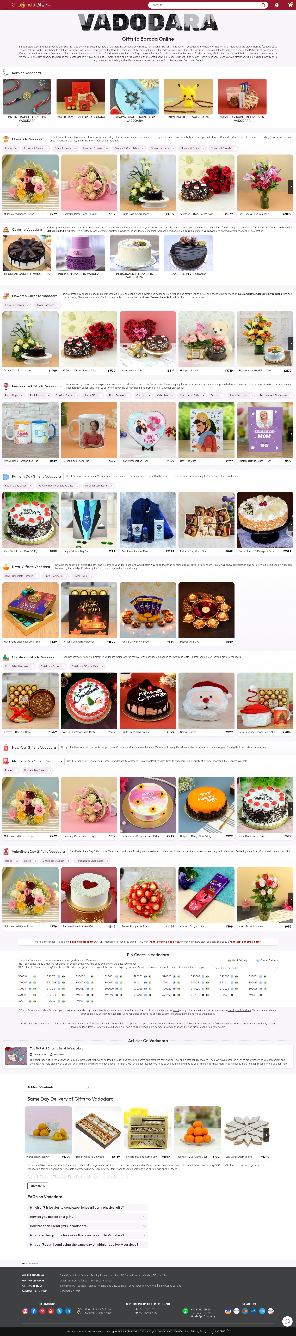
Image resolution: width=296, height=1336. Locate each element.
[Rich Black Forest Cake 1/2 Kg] (30, 520)
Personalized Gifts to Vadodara (36, 386)
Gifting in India (32, 1285)
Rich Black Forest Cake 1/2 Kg (20, 551)
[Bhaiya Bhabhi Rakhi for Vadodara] (134, 96)
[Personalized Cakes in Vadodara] (134, 253)
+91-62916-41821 (148, 1312)
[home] (23, 1263)
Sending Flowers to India (104, 1275)
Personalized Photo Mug (76, 461)
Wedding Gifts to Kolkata (156, 1275)
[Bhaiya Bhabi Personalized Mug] (30, 430)
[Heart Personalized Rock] (148, 430)
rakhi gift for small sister (245, 941)
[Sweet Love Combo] (148, 339)
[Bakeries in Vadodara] (188, 253)
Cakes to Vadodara (27, 229)
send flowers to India (156, 297)
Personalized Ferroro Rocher (78, 641)
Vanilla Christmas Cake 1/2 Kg (79, 732)
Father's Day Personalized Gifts (58, 485)
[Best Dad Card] (206, 430)
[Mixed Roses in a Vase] (265, 895)
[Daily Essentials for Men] (148, 520)
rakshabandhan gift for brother (50, 1023)
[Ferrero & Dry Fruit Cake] (30, 701)
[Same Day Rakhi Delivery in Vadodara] (242, 96)
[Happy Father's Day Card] (89, 520)
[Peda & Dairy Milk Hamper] (148, 610)
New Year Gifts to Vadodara (34, 747)
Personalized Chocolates (276, 395)
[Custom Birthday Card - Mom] (265, 430)
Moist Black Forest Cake (252, 836)
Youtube (51, 1311)
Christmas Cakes (52, 666)
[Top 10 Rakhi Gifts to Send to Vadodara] (16, 1064)
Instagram (25, 1311)
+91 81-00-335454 (201, 1309)
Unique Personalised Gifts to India (107, 1285)
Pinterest (42, 1311)
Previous (5, 101)
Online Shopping (33, 1275)
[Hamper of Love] (206, 339)
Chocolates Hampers (19, 666)
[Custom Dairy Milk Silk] (206, 895)
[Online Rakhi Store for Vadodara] (27, 96)
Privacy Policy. (198, 1331)
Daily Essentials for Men (134, 551)
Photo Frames (119, 395)
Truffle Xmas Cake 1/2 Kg (135, 732)
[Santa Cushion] (206, 701)
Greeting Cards (67, 395)
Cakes (30, 860)
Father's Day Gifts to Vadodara (36, 476)
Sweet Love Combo (132, 370)
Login (276, 5)
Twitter (60, 1311)
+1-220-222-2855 (101, 1309)
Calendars (165, 395)
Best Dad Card (188, 461)
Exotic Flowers (65, 148)
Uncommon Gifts (192, 395)
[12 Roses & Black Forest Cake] (206, 183)
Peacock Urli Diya (189, 641)
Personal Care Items (99, 485)
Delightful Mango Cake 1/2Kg (195, 836)
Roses (11, 148)
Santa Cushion (188, 732)
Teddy (217, 395)
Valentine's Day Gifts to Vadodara (38, 851)
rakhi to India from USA (84, 941)
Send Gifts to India (34, 1291)
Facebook (34, 1311)
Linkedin (68, 1311)
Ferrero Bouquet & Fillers (135, 926)
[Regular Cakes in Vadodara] (27, 253)
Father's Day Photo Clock (194, 551)
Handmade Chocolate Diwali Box (22, 641)
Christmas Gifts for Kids (87, 666)
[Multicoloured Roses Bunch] (30, 183)
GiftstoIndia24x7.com (33, 5)
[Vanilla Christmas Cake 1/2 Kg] (89, 701)
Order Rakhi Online (70, 1280)
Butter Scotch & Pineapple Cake (256, 551)
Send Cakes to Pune (170, 1285)
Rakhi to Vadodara (26, 73)
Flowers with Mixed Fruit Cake (255, 370)
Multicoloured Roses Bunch (19, 214)
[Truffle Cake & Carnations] (148, 183)
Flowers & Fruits (192, 148)
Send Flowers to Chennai (142, 1285)
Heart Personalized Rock (134, 461)
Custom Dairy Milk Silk (192, 926)
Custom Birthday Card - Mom (255, 461)
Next (290, 101)
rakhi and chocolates (141, 1013)
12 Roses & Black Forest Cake (196, 214)
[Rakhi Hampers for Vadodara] (81, 96)
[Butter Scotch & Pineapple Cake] (265, 520)
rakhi (176, 1010)
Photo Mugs (14, 395)
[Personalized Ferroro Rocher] (89, 610)
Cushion (143, 395)
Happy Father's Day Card (76, 551)
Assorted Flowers (95, 148)
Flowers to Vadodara (28, 139)
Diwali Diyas (83, 576)
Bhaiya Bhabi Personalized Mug (21, 461)
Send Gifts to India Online (74, 1275)
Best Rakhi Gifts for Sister (97, 1280)
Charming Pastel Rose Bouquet (80, 214)
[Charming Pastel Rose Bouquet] (89, 183)
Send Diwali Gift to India (73, 1285)
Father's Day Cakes (18, 485)
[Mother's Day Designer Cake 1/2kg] (148, 805)
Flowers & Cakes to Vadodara (35, 296)
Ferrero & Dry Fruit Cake (17, 732)
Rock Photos (39, 395)
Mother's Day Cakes (37, 770)
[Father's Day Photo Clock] (206, 520)
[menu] (6, 5)
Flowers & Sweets (223, 148)
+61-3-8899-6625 (101, 1312)
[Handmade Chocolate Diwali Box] (30, 610)
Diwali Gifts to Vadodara (31, 567)
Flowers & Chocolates (129, 148)
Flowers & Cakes (36, 148)
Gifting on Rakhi (33, 1280)
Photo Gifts (93, 395)
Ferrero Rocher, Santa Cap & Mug (257, 732)
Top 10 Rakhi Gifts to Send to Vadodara (57, 1048)
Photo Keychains (241, 395)
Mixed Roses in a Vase (251, 926)
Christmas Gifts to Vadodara (34, 657)
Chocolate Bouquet (56, 860)
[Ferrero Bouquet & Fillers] (148, 895)
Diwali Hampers (56, 576)
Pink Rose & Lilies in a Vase (254, 214)
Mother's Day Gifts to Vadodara (37, 761)
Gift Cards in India (130, 1275)
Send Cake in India (70, 1291)
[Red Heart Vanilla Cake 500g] (89, 895)
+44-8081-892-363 (149, 1309)
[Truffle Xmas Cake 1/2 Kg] (148, 701)
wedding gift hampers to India (157, 1027)
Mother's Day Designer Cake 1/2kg (140, 836)
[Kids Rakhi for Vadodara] (188, 96)
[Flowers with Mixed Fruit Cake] (265, 339)
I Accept (220, 1331)
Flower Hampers (162, 148)
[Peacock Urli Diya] (206, 610)
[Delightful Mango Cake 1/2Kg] (206, 805)
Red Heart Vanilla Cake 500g (78, 926)
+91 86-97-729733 (201, 1313)
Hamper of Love (189, 370)
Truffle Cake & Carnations (135, 214)
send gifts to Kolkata (239, 1010)
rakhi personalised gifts (164, 941)
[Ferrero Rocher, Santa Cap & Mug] (265, 701)
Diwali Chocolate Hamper (21, 576)
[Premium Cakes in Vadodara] (80, 253)
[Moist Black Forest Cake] (265, 805)
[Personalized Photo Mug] (89, 430)
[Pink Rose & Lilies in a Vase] (265, 183)
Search (263, 5)
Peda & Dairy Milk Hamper (135, 641)
